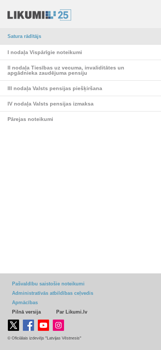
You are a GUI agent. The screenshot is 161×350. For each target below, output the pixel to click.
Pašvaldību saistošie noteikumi (48, 284)
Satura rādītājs (24, 36)
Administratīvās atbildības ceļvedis (52, 293)
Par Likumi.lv (71, 312)
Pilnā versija (26, 312)
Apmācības (25, 302)
